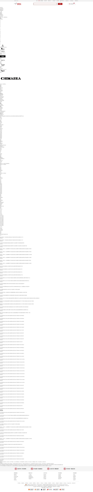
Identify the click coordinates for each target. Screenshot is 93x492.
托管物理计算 (12, 464)
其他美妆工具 (2, 114)
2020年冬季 (1, 217)
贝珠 (0, 139)
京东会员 (54, 0)
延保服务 (74, 476)
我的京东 (49, 0)
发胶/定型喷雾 (2, 100)
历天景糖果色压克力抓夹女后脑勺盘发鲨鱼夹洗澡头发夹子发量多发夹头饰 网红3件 (12, 408)
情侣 (0, 168)
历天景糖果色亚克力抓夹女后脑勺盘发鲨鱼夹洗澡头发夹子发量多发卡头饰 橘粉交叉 (12, 347)
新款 (25, 465)
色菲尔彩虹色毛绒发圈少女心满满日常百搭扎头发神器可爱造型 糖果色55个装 (11, 444)
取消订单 (59, 478)
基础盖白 (1, 170)
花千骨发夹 (11, 461)
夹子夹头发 (29, 461)
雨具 (0, 199)
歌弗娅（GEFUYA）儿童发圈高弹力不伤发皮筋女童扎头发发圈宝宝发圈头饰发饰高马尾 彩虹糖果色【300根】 (16, 248)
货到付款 (45, 474)
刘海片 (1, 110)
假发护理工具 (2, 206)
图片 (27, 465)
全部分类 (1, 7)
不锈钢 (1, 153)
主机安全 (22, 464)
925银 (1, 138)
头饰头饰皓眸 (22, 461)
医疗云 (20, 464)
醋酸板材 (1, 141)
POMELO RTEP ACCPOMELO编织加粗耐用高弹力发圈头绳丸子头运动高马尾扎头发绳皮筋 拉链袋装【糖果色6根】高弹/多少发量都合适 (19, 298)
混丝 (0, 233)
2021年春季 (1, 218)
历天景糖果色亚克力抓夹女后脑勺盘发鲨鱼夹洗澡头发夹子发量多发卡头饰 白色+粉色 (12, 359)
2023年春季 (1, 223)
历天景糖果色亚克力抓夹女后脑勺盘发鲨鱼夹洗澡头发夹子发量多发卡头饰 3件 (11, 341)
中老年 (1, 161)
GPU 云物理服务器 (2, 464)
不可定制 (1, 229)
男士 (0, 165)
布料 (0, 142)
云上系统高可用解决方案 (14, 465)
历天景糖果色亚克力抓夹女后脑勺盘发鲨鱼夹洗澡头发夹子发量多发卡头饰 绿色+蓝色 (12, 370)
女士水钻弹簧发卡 (16, 461)
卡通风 (1, 132)
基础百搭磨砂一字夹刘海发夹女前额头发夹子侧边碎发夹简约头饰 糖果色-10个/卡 (11, 237)
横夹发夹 (4, 461)
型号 (18, 464)
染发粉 (1, 204)
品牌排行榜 (1, 9)
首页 (0, 17)
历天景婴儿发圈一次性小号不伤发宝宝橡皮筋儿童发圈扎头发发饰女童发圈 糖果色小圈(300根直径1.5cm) (15, 277)
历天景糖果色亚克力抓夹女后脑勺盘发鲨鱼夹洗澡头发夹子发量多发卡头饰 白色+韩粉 (12, 379)
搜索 (60, 3)
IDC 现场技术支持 (8, 465)
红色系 (1, 191)
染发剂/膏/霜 (2, 202)
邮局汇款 (45, 477)
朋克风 (1, 136)
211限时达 (30, 475)
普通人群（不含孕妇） (3, 164)
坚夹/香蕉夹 (1, 124)
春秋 (0, 194)
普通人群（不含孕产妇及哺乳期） (5, 163)
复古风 (1, 129)
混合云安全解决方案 (45, 464)
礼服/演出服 (1, 105)
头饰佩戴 (33, 461)
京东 (21, 4)
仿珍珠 (1, 144)
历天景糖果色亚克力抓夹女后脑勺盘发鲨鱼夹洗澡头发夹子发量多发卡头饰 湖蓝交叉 (12, 353)
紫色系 (1, 192)
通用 (0, 169)
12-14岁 (1, 214)
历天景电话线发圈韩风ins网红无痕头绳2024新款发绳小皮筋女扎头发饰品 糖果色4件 (12, 283)
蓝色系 (1, 188)
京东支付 (47, 487)
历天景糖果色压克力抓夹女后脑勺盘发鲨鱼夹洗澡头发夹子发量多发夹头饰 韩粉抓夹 (12, 402)
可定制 (1, 228)
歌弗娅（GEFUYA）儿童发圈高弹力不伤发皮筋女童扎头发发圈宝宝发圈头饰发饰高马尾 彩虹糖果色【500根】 (16, 251)
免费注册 (41, 0)
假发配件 (1, 107)
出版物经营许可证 (40, 485)
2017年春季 (1, 215)
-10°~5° (1, 227)
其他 (0, 232)
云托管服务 (15, 464)
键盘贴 (1, 13)
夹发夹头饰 (44, 461)
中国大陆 (1, 230)
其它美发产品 (2, 96)
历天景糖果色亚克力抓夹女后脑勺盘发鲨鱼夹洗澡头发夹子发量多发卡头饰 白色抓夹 (12, 327)
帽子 (0, 198)
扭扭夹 (1, 125)
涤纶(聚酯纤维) (2, 158)
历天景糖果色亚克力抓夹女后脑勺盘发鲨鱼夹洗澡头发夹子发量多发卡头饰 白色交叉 (12, 356)
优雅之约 (1, 461)
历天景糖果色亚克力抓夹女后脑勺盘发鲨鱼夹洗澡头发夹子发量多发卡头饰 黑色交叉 (12, 350)
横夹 (0, 123)
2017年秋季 (1, 216)
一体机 (1, 11)
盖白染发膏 (1, 94)
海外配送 (30, 478)
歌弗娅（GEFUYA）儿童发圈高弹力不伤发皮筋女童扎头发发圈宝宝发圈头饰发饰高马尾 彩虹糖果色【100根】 (16, 257)
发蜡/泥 (1, 98)
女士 (0, 166)
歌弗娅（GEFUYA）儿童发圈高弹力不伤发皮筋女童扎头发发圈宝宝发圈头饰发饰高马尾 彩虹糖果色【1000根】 (16, 254)
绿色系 (1, 184)
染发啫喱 (1, 200)
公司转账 (45, 478)
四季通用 (1, 197)
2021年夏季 (1, 219)
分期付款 (45, 476)
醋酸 (0, 156)
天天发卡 (8, 461)
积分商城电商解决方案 (59, 464)
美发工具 (1, 95)
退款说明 (59, 476)
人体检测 (55, 464)
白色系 (1, 185)
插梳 (0, 201)
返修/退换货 (60, 477)
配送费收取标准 (31, 477)
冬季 (0, 196)
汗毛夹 (1, 122)
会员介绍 (15, 475)
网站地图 (34, 465)
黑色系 (1, 189)
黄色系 (1, 193)
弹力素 (1, 101)
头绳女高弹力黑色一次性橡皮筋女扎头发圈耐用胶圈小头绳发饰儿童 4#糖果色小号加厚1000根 (13, 292)
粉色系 (1, 186)
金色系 (1, 187)
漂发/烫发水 (1, 99)
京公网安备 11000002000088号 (31, 484)
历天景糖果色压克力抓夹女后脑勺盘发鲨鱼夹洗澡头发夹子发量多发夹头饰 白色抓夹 (12, 391)
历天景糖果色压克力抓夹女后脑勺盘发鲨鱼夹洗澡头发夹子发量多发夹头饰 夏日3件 (12, 388)
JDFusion (40, 465)
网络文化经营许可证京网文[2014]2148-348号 (50, 485)
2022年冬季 (1, 222)
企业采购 (57, 0)
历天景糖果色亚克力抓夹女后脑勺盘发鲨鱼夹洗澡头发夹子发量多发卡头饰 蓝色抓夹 (12, 324)
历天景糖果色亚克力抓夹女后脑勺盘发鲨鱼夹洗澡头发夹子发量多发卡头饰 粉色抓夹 (12, 318)
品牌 (9, 464)
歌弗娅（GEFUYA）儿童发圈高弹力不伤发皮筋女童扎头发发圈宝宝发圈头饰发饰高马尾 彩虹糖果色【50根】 (15, 260)
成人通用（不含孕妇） (3, 173)
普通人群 (1, 160)
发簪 (0, 92)
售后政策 (59, 474)
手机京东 (62, 0)
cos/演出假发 (2, 112)
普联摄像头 (1, 10)
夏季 (0, 195)
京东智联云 (43, 465)
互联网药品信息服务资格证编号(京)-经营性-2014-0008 (51, 484)
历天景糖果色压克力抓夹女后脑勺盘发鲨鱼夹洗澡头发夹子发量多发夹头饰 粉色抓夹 (12, 399)
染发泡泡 (1, 203)
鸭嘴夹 (1, 126)
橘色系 (1, 183)
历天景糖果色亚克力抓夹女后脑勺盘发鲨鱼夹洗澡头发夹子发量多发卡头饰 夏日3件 (12, 338)
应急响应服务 (40, 464)
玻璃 (0, 140)
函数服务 (4, 465)
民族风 (1, 134)
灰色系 (1, 190)
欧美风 (1, 135)
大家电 (15, 478)
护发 (0, 172)
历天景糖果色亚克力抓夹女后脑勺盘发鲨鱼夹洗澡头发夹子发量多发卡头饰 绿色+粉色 (12, 373)
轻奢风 (1, 137)
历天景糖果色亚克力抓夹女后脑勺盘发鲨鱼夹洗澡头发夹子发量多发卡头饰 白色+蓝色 (12, 382)
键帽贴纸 (1, 14)
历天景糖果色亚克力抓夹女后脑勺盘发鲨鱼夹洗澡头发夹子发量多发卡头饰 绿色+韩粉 (12, 376)
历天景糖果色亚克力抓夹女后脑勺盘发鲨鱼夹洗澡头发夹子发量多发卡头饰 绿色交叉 (12, 344)
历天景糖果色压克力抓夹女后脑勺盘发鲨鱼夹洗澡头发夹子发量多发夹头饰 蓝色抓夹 (12, 435)
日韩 (0, 231)
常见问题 (15, 477)
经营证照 (58, 486)
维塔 (36, 461)
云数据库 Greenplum (48, 465)
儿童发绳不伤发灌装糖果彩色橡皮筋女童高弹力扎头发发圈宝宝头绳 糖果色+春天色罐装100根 (13, 245)
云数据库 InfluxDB (30, 465)
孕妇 (0, 167)
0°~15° (1, 226)
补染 (0, 171)
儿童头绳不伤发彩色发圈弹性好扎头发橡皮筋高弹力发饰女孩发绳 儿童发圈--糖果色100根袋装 (13, 295)
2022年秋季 (1, 221)
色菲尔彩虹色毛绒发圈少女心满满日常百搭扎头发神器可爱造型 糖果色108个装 (11, 266)
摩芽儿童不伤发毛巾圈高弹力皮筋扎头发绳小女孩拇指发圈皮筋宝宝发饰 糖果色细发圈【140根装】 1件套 (15, 312)
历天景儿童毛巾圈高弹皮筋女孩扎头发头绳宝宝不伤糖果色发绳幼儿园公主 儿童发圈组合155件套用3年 (14, 286)
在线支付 (45, 475)
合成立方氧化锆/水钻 (3, 145)
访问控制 (37, 465)
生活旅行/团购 (16, 476)
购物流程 (15, 474)
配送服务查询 (31, 476)
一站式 (49, 464)
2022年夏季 (1, 220)
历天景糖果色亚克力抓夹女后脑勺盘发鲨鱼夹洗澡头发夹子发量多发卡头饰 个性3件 (12, 330)
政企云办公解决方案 (35, 464)
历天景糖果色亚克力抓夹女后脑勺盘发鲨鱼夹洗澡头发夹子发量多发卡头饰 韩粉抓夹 (12, 315)
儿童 (0, 162)
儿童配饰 (1, 104)
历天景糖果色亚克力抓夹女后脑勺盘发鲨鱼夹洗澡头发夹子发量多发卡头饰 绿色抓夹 (12, 321)
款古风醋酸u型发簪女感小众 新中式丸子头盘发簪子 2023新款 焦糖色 (10, 289)
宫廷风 (1, 131)
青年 (0, 159)
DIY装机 (74, 475)
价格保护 (59, 475)
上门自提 (30, 474)
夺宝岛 (74, 474)
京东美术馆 (1, 15)
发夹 (2, 17)
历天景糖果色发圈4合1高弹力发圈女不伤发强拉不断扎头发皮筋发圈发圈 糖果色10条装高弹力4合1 (14, 309)
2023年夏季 (1, 224)
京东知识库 (1, 8)
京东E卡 (74, 477)
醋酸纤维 (1, 143)
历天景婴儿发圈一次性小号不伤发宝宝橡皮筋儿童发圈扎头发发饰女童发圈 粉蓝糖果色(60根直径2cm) (14, 280)
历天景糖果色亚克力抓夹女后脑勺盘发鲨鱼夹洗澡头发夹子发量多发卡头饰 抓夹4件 (12, 385)
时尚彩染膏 (1, 97)
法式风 (1, 130)
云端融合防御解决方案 (22, 465)
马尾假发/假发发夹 (2, 111)
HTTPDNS (1, 465)
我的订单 (45, 0)
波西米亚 (1, 128)
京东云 (50, 487)
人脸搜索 (7, 464)
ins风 (1, 127)
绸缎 (0, 154)
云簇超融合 (25, 464)
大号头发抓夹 (40, 461)
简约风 (1, 133)
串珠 (0, 155)
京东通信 (74, 478)
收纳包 (1, 12)
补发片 (1, 109)
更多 (0, 102)
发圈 (0, 205)
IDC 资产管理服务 (29, 464)
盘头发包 (26, 461)
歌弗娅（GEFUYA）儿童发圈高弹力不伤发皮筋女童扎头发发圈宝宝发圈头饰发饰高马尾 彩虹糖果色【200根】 (16, 263)
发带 (0, 91)
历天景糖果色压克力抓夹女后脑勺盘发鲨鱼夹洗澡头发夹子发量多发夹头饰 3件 (11, 405)
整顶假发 (1, 108)
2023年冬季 (1, 225)
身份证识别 (52, 464)
